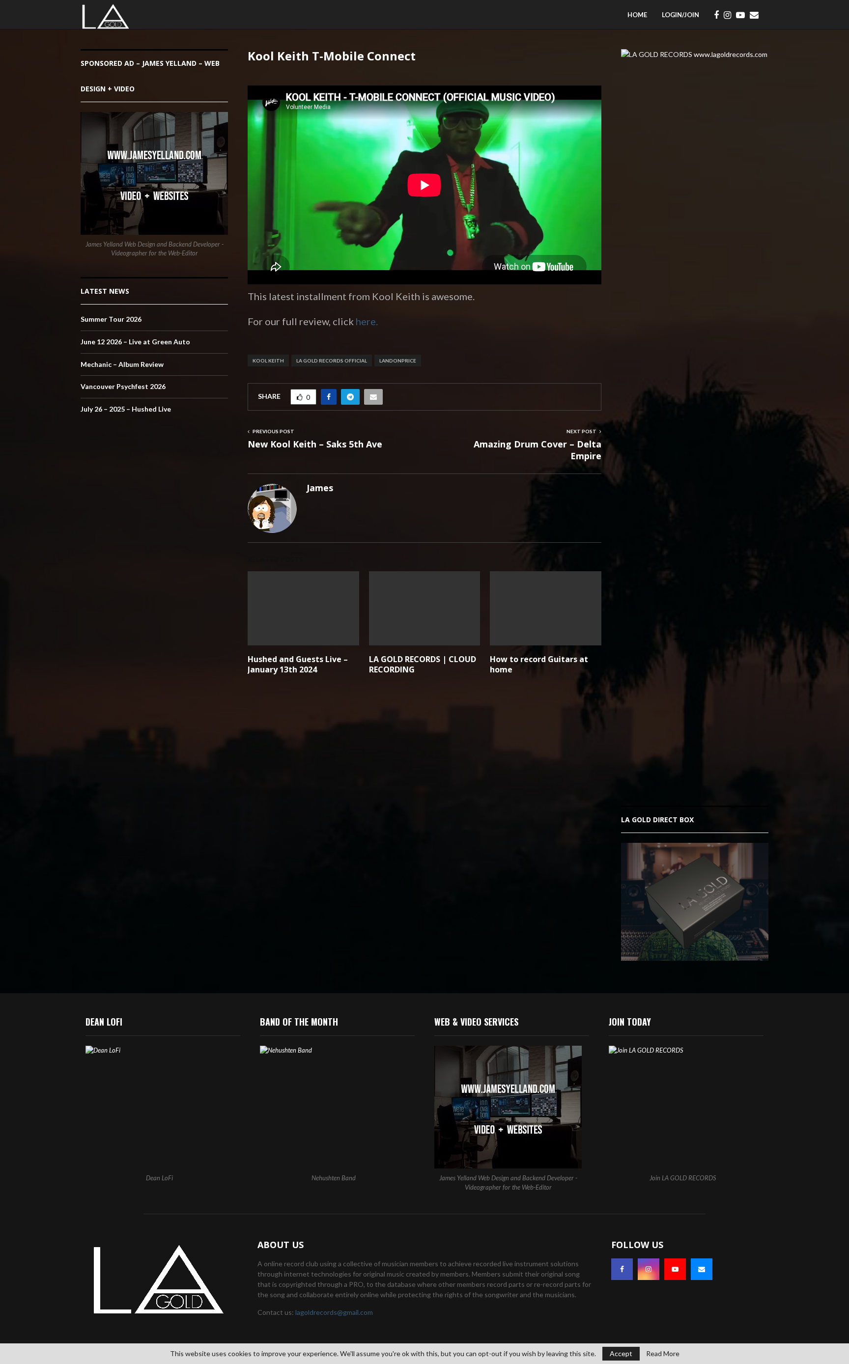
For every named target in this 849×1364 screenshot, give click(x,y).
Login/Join (680, 15)
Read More (662, 1353)
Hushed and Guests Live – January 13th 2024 (298, 664)
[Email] (757, 15)
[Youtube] (743, 15)
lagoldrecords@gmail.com (334, 1312)
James (320, 488)
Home (637, 15)
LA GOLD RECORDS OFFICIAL (331, 360)
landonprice (397, 360)
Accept (621, 1353)
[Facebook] (719, 15)
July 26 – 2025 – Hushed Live (126, 409)
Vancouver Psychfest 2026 (123, 386)
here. (366, 321)
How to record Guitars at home (539, 664)
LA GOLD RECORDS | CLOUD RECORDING (422, 664)
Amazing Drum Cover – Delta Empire (537, 450)
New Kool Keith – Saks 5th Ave (315, 444)
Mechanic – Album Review (122, 364)
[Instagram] (730, 15)
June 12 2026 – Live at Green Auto (135, 341)
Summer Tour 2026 (111, 319)
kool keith (268, 360)
